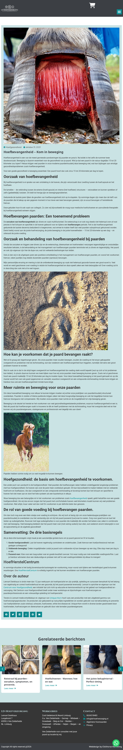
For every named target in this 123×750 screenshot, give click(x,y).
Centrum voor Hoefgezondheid (18, 587)
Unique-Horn (55, 598)
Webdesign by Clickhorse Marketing (105, 746)
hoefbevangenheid (78, 498)
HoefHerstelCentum (27, 570)
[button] (119, 11)
